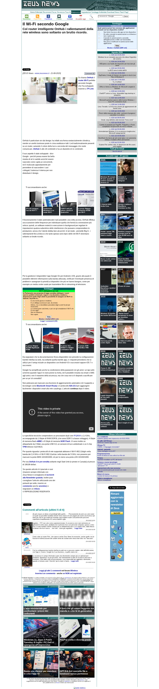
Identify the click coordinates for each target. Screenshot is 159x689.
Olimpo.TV (101, 445)
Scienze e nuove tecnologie (107, 462)
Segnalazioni (86, 12)
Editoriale (38, 12)
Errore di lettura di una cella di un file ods (111, 455)
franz (27, 547)
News (117, 12)
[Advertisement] (39, 51)
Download (110, 12)
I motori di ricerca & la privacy (107, 476)
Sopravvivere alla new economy (108, 468)
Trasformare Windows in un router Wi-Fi (48, 210)
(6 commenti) (53, 587)
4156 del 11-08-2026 (118, 104)
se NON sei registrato (72, 573)
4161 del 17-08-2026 (118, 80)
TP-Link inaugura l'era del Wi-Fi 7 (32, 209)
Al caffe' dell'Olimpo (104, 441)
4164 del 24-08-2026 (118, 61)
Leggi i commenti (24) (48, 321)
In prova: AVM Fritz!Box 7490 (83, 347)
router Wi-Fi (83, 80)
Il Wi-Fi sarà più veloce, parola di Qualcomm (67, 210)
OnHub (90, 78)
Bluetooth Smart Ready (47, 386)
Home (32, 12)
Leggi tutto (78, 528)
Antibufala (102, 12)
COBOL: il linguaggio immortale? (108, 447)
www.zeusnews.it (42, 73)
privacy (82, 680)
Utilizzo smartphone (104, 480)
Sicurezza (61, 12)
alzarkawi (27, 534)
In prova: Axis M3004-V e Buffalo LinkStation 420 (67, 347)
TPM (25, 447)
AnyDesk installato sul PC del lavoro (109, 459)
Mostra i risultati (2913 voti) (49, 319)
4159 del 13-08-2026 (118, 91)
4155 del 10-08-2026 (118, 111)
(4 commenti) (53, 649)
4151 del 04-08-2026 (118, 136)
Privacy (100, 458)
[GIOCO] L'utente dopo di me (107, 443)
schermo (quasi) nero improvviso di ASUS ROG (113, 438)
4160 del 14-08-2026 (118, 84)
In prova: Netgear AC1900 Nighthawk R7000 (32, 347)
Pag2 (126, 12)
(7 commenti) (89, 587)
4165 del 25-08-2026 (118, 55)
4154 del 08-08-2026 (118, 118)
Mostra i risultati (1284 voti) (117, 48)
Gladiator (27, 567)
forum (57, 682)
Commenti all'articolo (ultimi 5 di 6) (43, 509)
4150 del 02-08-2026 (118, 142)
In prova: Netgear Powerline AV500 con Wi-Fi (84, 210)
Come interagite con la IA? (106, 451)
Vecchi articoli (117, 151)
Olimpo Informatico (117, 434)
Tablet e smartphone (104, 478)
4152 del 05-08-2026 (118, 129)
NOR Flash (65, 441)
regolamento (67, 577)
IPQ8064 (77, 436)
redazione (67, 681)
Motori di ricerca (103, 474)
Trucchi (68, 12)
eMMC (39, 441)
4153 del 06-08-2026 (118, 122)
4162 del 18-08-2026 (118, 73)
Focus (54, 12)
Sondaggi (94, 12)
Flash (122, 12)
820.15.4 (72, 386)
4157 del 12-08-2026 (118, 98)
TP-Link (90, 89)
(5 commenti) (53, 618)
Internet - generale (103, 449)
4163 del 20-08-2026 (118, 68)
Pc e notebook (102, 437)
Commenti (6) (89, 73)
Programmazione (103, 454)
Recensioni (47, 12)
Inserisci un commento (45, 573)
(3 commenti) (89, 649)
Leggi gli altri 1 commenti (50, 571)
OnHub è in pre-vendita (39, 462)
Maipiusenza (76, 12)
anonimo (43, 486)
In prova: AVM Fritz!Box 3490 (48, 347)
